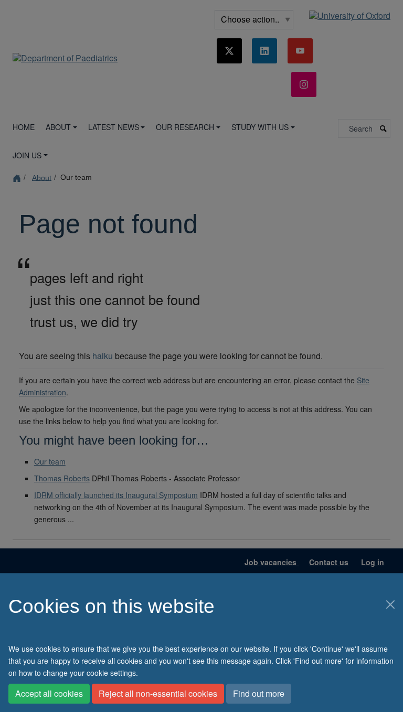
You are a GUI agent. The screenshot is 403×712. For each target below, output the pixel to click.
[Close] (390, 604)
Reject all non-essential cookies (158, 693)
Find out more (258, 693)
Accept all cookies (49, 693)
